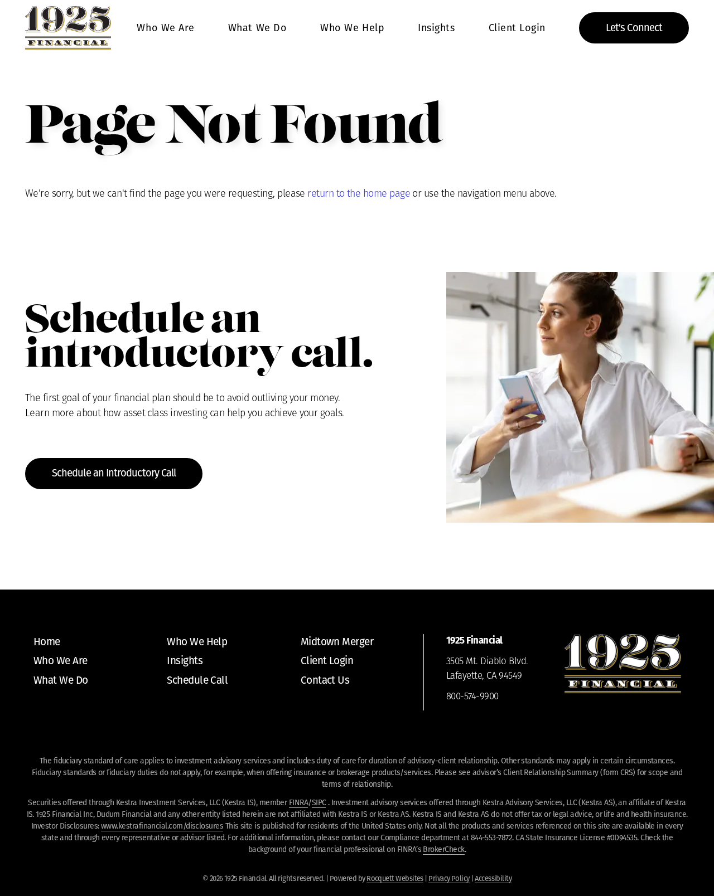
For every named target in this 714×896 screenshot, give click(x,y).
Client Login (517, 28)
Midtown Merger (337, 641)
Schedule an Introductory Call (114, 473)
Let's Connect (634, 28)
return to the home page (358, 194)
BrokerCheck (443, 849)
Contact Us (325, 680)
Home (46, 641)
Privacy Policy (448, 878)
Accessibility (493, 878)
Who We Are (165, 28)
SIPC (319, 802)
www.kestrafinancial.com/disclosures (162, 826)
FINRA (298, 802)
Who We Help (352, 28)
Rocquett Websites (394, 878)
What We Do (257, 28)
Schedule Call (197, 680)
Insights (436, 28)
